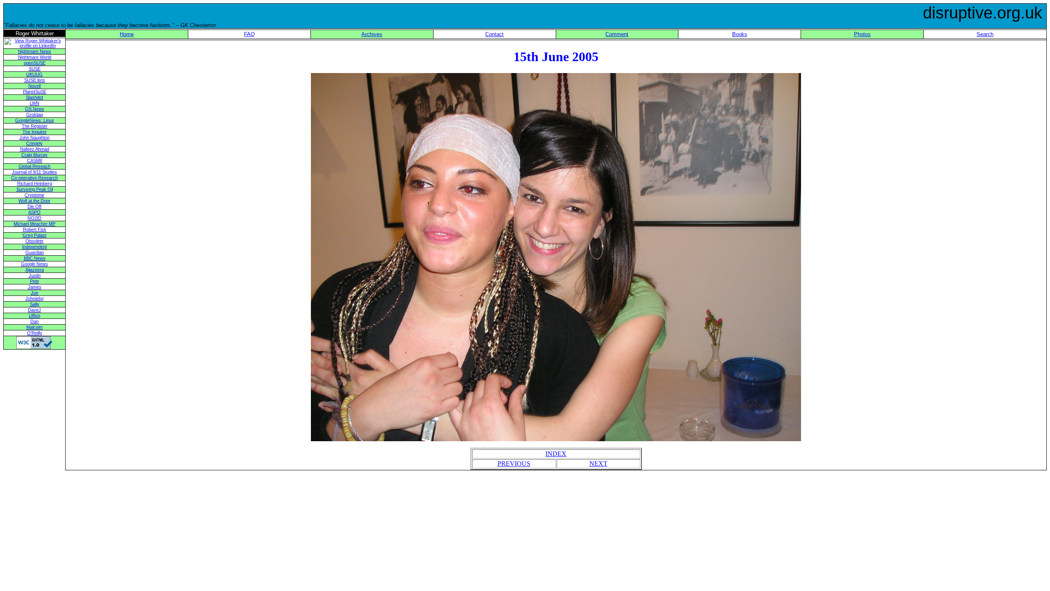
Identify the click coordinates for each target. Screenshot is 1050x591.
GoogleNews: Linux (34, 120)
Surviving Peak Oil (34, 189)
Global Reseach (34, 166)
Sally (34, 304)
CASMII (34, 160)
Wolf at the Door (34, 200)
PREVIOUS (514, 463)
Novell (34, 85)
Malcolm (34, 327)
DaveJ (34, 309)
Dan (34, 321)
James (34, 286)
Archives (371, 34)
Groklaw (34, 114)
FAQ (249, 34)
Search (985, 34)
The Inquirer (35, 131)
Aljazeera (34, 269)
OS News (34, 108)
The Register (35, 126)
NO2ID (34, 217)
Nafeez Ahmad (34, 149)
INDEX (556, 453)
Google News (34, 263)
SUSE (35, 68)
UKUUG (34, 74)
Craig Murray (34, 154)
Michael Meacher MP (34, 223)
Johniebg (34, 298)
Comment (616, 34)
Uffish (34, 315)
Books (739, 34)
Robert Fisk (34, 229)
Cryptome (34, 194)
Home (127, 34)
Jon (34, 292)
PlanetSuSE (34, 91)
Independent (34, 246)
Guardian (34, 252)
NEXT (598, 463)
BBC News (35, 258)
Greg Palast (34, 235)
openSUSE (35, 62)
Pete (34, 281)
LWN (34, 103)
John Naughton (34, 137)
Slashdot (34, 97)
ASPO (34, 212)
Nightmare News (34, 51)
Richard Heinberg (34, 183)
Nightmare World (34, 57)
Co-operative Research (34, 177)
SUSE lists (34, 80)
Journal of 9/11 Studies (34, 172)
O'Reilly (34, 332)
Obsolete (34, 240)
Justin (35, 275)
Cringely (34, 143)
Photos (862, 34)
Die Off (34, 206)
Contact (494, 34)
